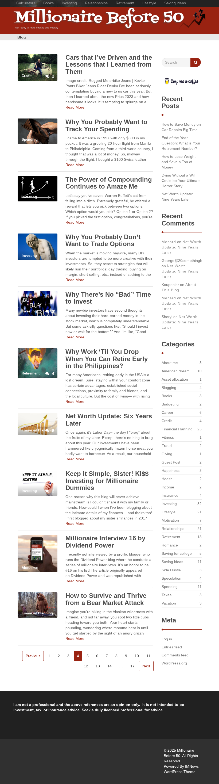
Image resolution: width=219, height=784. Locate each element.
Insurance (170, 495)
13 (98, 666)
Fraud (167, 445)
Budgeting (170, 404)
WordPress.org (174, 663)
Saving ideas (175, 3)
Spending (170, 586)
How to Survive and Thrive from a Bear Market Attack (105, 599)
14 (109, 666)
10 (137, 656)
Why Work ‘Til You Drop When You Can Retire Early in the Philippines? (106, 358)
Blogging (169, 387)
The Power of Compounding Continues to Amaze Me (108, 183)
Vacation (169, 603)
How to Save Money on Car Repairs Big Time (181, 127)
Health (167, 479)
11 (148, 656)
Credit (167, 421)
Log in (167, 639)
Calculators (25, 3)
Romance (170, 545)
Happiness (170, 470)
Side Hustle (171, 570)
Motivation (170, 520)
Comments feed (175, 655)
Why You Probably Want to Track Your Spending (106, 125)
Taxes (166, 595)
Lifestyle (149, 3)
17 (132, 666)
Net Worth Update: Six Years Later (108, 419)
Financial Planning (177, 429)
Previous (33, 656)
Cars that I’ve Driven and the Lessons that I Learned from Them (108, 64)
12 (86, 666)
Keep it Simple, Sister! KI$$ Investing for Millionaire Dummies (106, 480)
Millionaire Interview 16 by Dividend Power (105, 541)
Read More (74, 107)
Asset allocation (175, 379)
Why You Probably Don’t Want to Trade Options (102, 240)
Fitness (168, 437)
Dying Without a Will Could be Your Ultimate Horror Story (181, 180)
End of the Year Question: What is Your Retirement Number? (181, 143)
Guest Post (171, 462)
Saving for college (177, 553)
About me (170, 363)
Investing (69, 3)
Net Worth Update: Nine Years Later (177, 196)
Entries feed (172, 647)
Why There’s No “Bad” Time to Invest (108, 298)
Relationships (96, 3)
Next (146, 666)
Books (48, 3)
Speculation (171, 578)
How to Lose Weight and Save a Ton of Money (178, 161)
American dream (176, 371)
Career (167, 412)
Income (168, 487)
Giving (167, 454)
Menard (169, 242)
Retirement (125, 3)
